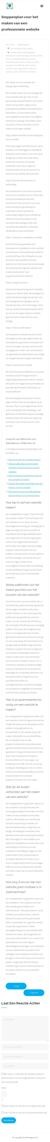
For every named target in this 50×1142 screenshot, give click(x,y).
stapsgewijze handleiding (15, 65)
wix (35, 68)
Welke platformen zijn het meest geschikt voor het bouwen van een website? (24, 467)
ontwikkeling (10, 62)
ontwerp (33, 59)
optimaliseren (21, 62)
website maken (27, 68)
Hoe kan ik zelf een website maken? (24, 459)
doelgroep (31, 52)
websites (29, 48)
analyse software (17, 52)
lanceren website (36, 55)
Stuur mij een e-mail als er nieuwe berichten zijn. (25, 1112)
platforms (29, 62)
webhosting (17, 68)
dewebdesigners (23, 44)
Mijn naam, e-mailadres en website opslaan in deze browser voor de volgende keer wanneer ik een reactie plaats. (23, 1078)
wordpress (9, 72)
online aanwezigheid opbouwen (17, 59)
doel (25, 52)
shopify (36, 62)
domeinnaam (11, 55)
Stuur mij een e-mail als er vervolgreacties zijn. (25, 1105)
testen (27, 65)
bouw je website (16, 48)
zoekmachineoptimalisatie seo (25, 72)
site (24, 48)
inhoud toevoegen (22, 55)
